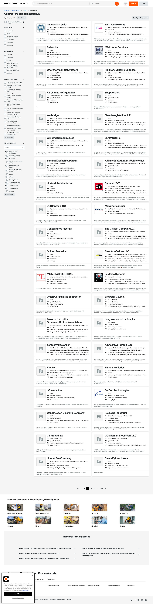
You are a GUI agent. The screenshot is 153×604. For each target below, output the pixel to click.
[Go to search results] (23, 147)
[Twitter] (138, 600)
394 (101, 488)
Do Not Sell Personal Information (57, 599)
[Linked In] (131, 600)
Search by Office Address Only (15, 22)
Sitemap (69, 599)
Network (24, 3)
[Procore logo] (11, 4)
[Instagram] (142, 600)
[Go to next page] (105, 488)
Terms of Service (43, 599)
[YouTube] (146, 600)
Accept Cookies (18, 593)
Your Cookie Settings (18, 598)
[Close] (32, 575)
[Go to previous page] (77, 488)
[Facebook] (134, 600)
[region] (18, 588)
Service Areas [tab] (51, 579)
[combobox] (104, 3)
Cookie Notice (25, 590)
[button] (5, 31)
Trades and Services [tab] (38, 579)
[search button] (117, 4)
